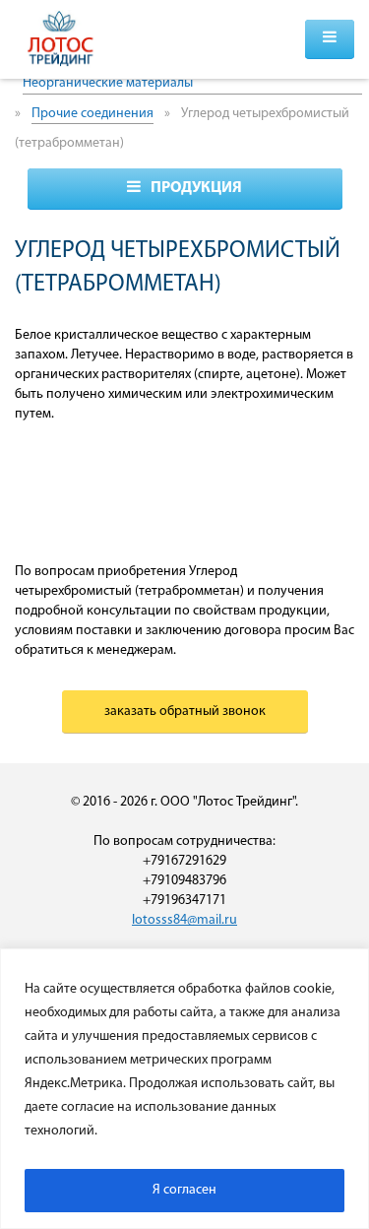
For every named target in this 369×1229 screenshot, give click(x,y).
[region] (184, 1088)
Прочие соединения (92, 113)
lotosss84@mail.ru (184, 920)
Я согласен (184, 1190)
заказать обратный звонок (185, 711)
